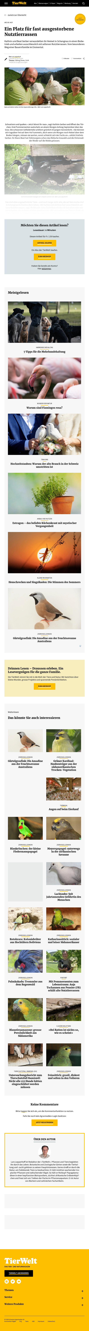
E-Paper (52, 3)
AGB (33, 1321)
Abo (35, 3)
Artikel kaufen (44, 243)
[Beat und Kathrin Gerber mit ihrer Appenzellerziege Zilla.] (44, 88)
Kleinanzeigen (43, 3)
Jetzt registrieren (44, 1122)
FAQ (20, 1321)
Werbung (67, 3)
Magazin (60, 3)
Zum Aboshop (44, 256)
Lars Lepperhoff (16, 57)
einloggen (46, 268)
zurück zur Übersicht (17, 15)
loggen (24, 1111)
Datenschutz (51, 1321)
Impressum (41, 1321)
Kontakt (75, 3)
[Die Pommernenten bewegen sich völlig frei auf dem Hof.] (44, 193)
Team (27, 1321)
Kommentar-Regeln (10, 1321)
